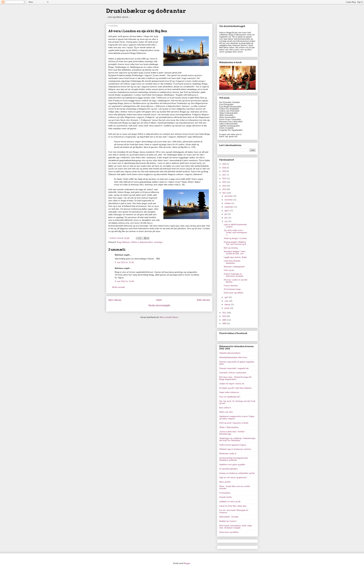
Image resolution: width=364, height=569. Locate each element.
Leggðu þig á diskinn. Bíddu (235, 257)
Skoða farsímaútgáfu (159, 305)
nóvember (229, 200)
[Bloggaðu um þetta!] (139, 238)
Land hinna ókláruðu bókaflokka (232, 262)
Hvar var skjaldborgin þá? (229, 397)
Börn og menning (231, 248)
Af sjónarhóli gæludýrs (228, 469)
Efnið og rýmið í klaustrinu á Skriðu (233, 423)
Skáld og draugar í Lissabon (235, 238)
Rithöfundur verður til (227, 453)
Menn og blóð (224, 482)
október (228, 203)
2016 (224, 178)
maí (226, 221)
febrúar (228, 305)
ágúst (227, 211)
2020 (224, 164)
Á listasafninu (224, 493)
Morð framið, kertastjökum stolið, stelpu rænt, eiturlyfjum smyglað (235, 527)
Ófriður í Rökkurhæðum (229, 427)
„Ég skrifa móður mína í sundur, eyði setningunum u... (235, 232)
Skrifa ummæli (118, 287)
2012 (224, 193)
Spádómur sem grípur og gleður (232, 464)
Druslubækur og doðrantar (146, 10)
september (229, 207)
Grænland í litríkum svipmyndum (232, 373)
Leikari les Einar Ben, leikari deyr (232, 506)
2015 (224, 182)
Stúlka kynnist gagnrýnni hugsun (232, 445)
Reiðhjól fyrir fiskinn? (227, 521)
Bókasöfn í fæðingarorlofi (234, 267)
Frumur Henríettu (231, 286)
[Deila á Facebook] (145, 238)
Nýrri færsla (114, 300)
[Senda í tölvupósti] (137, 238)
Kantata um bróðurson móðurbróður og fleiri (237, 473)
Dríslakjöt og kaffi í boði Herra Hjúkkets (235, 388)
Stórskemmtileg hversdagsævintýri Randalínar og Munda (233, 459)
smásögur (158, 242)
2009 (224, 320)
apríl (227, 297)
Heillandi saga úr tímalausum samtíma (235, 449)
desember (229, 196)
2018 (224, 171)
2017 (224, 175)
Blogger (186, 563)
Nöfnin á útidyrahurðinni (142, 242)
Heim (159, 300)
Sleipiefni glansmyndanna (229, 353)
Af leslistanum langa (232, 289)
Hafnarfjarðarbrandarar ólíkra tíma (233, 357)
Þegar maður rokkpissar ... (230, 392)
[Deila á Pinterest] (148, 238)
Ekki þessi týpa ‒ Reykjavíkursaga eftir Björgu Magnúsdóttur (235, 378)
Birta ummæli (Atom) (169, 317)
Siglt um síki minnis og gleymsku (233, 477)
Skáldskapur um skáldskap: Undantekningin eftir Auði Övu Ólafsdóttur (237, 439)
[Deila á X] (142, 238)
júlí (226, 214)
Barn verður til (225, 408)
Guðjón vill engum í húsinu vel (231, 384)
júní (226, 218)
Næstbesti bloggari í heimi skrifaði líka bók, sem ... (235, 252)
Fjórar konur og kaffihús (233, 293)
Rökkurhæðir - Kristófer (228, 517)
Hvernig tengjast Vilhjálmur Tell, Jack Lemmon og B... (236, 243)
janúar (227, 308)
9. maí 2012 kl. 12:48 (124, 281)
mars (227, 301)
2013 (224, 189)
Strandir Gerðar (225, 497)
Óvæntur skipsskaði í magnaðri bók (234, 368)
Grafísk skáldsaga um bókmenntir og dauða (233, 275)
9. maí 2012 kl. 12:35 (124, 262)
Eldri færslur (203, 300)
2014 (224, 186)
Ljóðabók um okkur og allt (229, 501)
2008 (224, 323)
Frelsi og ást (229, 270)
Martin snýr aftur (226, 412)
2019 (224, 168)
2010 (224, 316)
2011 (224, 313)
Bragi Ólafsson (123, 242)
